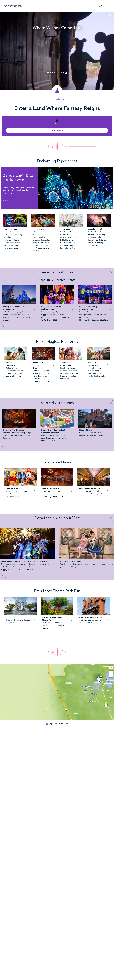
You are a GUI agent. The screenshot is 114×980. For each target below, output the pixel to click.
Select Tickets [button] (57, 130)
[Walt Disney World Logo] (13, 6)
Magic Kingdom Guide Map (58, 724)
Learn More (8, 201)
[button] (57, 72)
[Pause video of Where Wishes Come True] (110, 15)
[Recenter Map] (111, 667)
